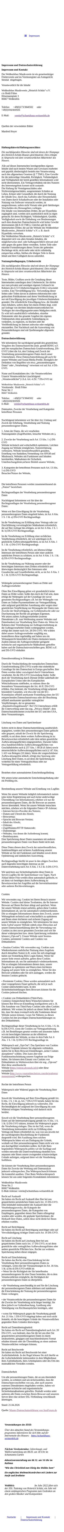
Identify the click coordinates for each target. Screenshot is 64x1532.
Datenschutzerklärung (31, 1520)
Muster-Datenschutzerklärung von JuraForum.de (33, 1410)
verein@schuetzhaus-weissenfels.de (32, 115)
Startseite (11, 1517)
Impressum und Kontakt (38, 1517)
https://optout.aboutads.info (24, 1067)
